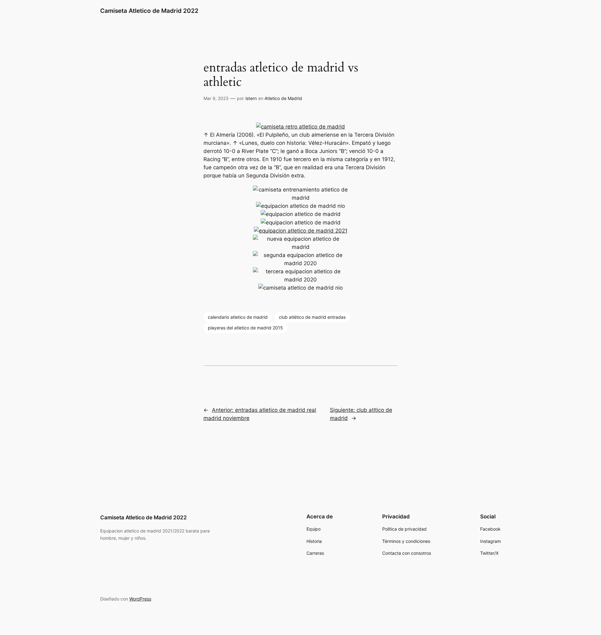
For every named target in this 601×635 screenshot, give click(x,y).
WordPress (140, 598)
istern (251, 98)
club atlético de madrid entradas (312, 317)
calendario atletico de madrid (238, 317)
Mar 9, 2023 (216, 98)
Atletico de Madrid (283, 98)
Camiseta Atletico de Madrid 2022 (149, 10)
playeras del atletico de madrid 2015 (245, 327)
